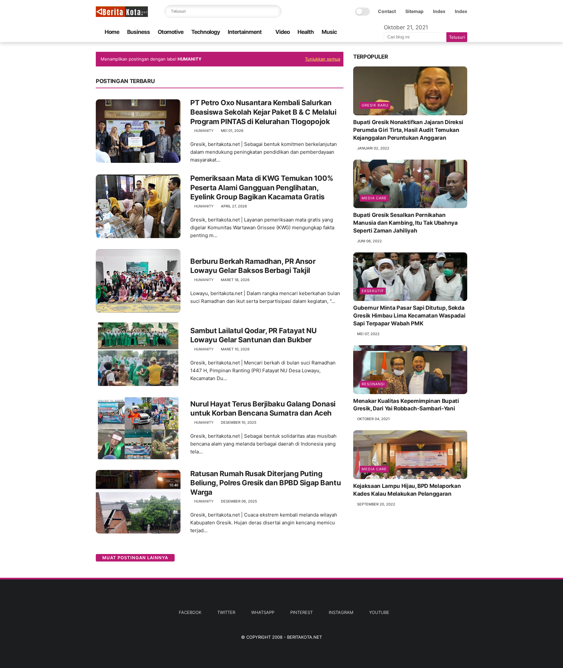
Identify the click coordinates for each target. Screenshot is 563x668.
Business (138, 32)
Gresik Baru (375, 105)
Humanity (204, 130)
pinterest (301, 612)
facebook (190, 612)
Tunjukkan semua (322, 59)
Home (112, 32)
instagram (341, 612)
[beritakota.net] (122, 15)
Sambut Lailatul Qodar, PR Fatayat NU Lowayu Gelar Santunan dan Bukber (253, 335)
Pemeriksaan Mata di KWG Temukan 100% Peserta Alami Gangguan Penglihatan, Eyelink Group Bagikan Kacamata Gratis (261, 187)
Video (282, 32)
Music (329, 32)
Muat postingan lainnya (135, 557)
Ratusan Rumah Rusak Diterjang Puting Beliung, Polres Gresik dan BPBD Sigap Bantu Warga (265, 482)
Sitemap (414, 11)
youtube (379, 612)
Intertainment (245, 32)
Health (305, 32)
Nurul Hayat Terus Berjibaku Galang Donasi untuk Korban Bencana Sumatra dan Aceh (263, 409)
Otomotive (170, 32)
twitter (226, 612)
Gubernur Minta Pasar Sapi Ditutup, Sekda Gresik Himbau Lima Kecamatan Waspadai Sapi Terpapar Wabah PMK (409, 316)
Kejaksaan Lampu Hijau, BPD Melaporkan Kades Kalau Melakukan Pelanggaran (407, 490)
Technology (205, 32)
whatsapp (262, 612)
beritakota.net (304, 637)
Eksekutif (373, 291)
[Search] (275, 11)
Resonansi (373, 384)
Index (439, 11)
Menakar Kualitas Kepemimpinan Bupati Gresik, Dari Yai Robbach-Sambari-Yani (406, 405)
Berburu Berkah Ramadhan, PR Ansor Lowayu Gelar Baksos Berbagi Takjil (252, 266)
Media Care (374, 198)
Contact (387, 11)
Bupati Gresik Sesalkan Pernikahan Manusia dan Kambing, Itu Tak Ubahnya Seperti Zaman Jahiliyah (405, 223)
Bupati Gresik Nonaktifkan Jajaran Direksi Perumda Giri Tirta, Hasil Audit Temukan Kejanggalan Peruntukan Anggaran (408, 130)
